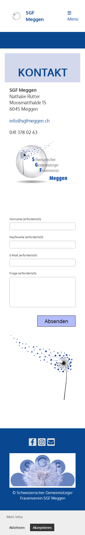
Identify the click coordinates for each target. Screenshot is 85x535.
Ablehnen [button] (17, 527)
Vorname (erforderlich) (25, 219)
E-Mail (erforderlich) (23, 255)
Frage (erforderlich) (22, 273)
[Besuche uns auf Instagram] (42, 443)
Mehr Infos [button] (15, 517)
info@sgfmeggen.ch (29, 121)
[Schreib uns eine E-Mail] (51, 443)
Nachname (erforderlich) (26, 237)
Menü (73, 19)
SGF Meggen (35, 16)
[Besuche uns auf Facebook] (32, 443)
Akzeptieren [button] (42, 527)
